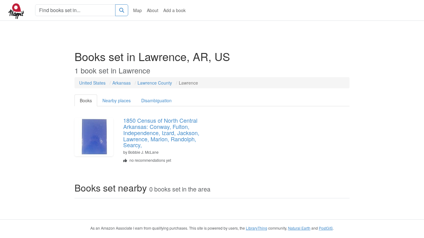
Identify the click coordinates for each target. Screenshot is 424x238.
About (152, 10)
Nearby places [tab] (116, 100)
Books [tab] (86, 100)
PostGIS (326, 228)
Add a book (174, 10)
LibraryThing (256, 228)
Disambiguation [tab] (156, 100)
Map (137, 10)
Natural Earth (299, 228)
